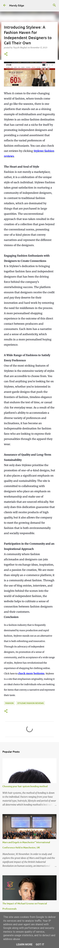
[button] (6, 54)
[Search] (54, 5)
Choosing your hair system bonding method (25, 786)
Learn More (24, 944)
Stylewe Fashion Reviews (30, 703)
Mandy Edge (16, 5)
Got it (40, 944)
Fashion (9, 703)
